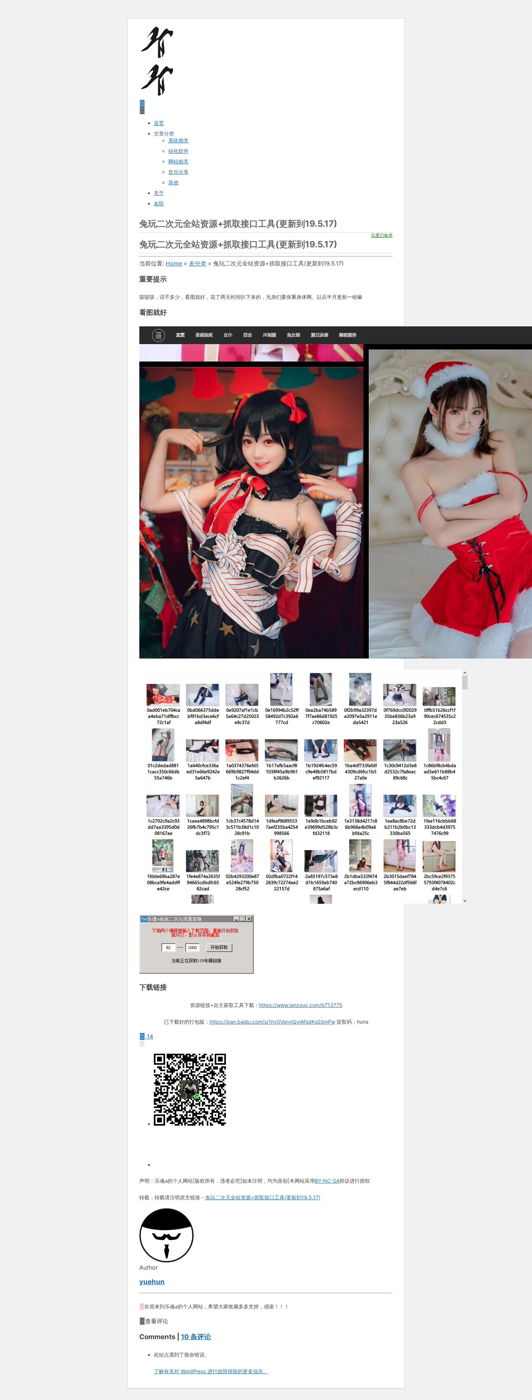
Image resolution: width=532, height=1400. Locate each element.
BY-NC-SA (327, 1181)
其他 (173, 182)
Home (174, 263)
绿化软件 (178, 151)
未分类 (197, 263)
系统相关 (178, 140)
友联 (159, 203)
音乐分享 (178, 172)
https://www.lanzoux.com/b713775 (300, 1005)
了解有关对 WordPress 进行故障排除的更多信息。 (211, 1371)
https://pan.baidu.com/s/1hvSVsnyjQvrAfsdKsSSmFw (272, 1022)
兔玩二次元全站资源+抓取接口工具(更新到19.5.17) (262, 1197)
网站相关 (178, 161)
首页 (159, 123)
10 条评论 (196, 1337)
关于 (159, 193)
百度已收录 (382, 235)
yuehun (152, 1282)
